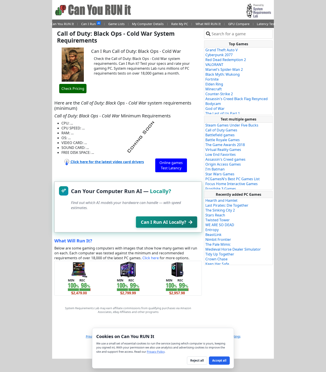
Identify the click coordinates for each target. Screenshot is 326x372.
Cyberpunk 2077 (219, 54)
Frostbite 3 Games (220, 188)
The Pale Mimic (218, 244)
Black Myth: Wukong (222, 74)
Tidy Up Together (219, 254)
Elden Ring (214, 84)
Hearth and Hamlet (221, 200)
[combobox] (241, 34)
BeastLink (213, 234)
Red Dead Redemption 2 (225, 59)
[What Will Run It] (79, 269)
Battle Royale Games (222, 139)
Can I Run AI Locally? (163, 222)
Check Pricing (72, 88)
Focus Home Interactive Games (231, 183)
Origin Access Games (223, 164)
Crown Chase (216, 259)
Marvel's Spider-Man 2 (224, 69)
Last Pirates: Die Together (226, 205)
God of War (215, 108)
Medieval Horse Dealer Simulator (233, 249)
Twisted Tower (217, 220)
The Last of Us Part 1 (222, 113)
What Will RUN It (208, 24)
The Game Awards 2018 (225, 144)
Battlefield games (220, 135)
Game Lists (116, 24)
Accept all (219, 360)
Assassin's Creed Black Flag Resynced (236, 98)
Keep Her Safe (217, 263)
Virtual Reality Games (223, 149)
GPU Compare (238, 24)
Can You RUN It (62, 24)
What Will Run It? (73, 241)
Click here (150, 257)
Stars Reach (215, 215)
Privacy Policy (156, 352)
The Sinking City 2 (220, 210)
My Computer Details (148, 24)
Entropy (212, 229)
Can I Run (90, 23)
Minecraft (213, 89)
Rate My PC (179, 24)
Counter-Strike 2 (219, 93)
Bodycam (213, 103)
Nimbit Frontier (218, 239)
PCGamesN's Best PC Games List (232, 178)
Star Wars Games (219, 174)
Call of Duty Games (221, 130)
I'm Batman (215, 169)
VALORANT (214, 64)
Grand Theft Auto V (221, 49)
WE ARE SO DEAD (219, 224)
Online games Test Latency (171, 165)
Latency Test (266, 24)
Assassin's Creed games (225, 159)
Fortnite (212, 79)
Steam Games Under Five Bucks (231, 125)
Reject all (197, 360)
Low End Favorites (220, 154)
